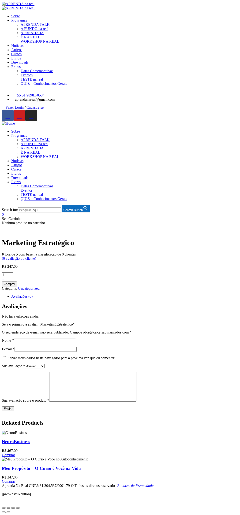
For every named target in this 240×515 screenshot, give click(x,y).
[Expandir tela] (13, 508)
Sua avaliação (13, 366)
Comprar (9, 284)
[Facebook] (8, 115)
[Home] (8, 123)
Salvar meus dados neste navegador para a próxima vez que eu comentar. (61, 358)
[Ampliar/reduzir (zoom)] (18, 508)
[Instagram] (31, 115)
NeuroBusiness (16, 441)
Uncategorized (29, 288)
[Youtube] (19, 115)
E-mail (8, 349)
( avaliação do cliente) (19, 258)
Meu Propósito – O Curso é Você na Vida (41, 468)
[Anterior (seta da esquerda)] (4, 512)
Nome (8, 340)
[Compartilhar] (8, 508)
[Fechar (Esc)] (4, 508)
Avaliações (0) (22, 296)
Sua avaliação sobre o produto (25, 400)
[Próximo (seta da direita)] (8, 512)
